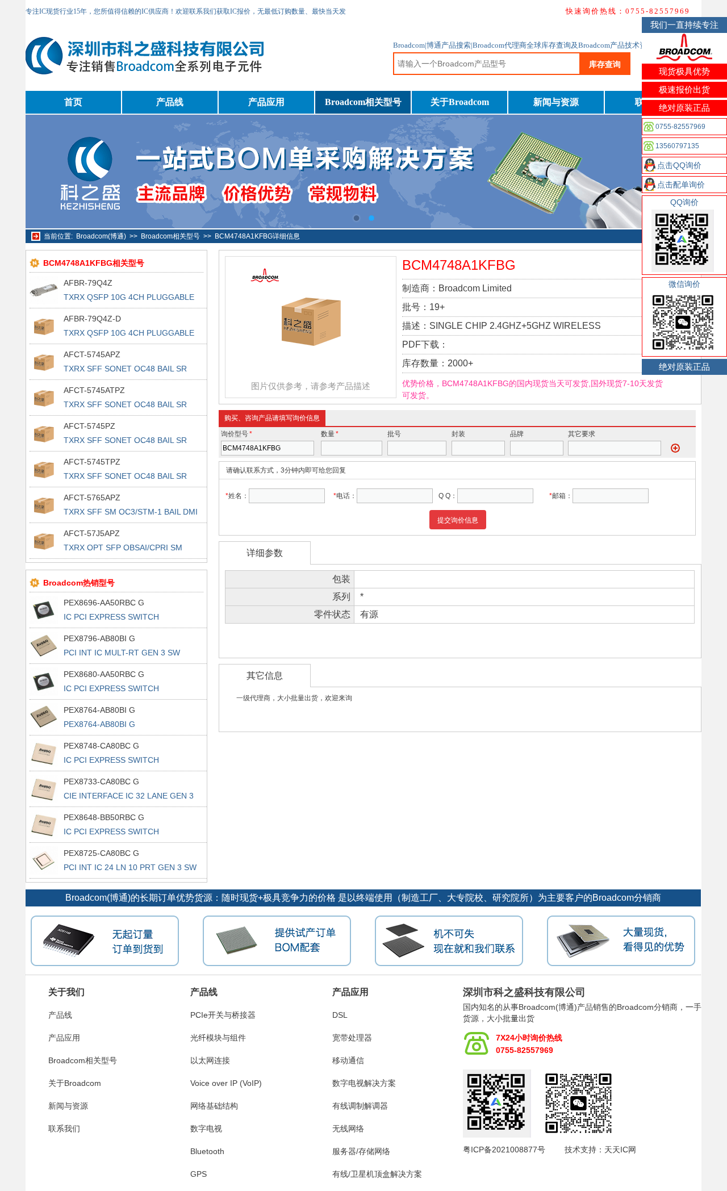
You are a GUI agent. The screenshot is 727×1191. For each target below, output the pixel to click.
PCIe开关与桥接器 (223, 1014)
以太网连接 (210, 1060)
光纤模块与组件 (218, 1037)
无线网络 (348, 1128)
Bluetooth (207, 1151)
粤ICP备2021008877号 (504, 1149)
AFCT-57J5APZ (92, 533)
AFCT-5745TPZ (92, 461)
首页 (73, 102)
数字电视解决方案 (364, 1083)
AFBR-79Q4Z (88, 282)
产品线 (169, 102)
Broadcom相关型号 (363, 102)
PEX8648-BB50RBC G (104, 817)
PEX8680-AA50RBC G (104, 674)
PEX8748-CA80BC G (101, 745)
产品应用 (266, 102)
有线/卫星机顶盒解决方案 (377, 1174)
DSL (340, 1014)
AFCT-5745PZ (89, 426)
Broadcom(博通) (101, 236)
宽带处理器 (352, 1037)
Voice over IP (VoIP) (226, 1083)
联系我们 (64, 1128)
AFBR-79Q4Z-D (92, 318)
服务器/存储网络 (361, 1151)
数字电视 (206, 1128)
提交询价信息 (457, 520)
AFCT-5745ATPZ (94, 390)
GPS (198, 1174)
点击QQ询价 (679, 165)
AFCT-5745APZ (92, 354)
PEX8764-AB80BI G (99, 709)
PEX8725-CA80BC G (101, 853)
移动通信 (348, 1060)
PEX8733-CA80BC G (101, 781)
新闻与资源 (556, 102)
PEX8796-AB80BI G (99, 638)
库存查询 (605, 64)
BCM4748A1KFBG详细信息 (257, 236)
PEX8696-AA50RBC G (104, 602)
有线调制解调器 (360, 1105)
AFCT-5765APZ (92, 497)
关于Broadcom (460, 102)
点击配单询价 (681, 184)
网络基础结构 (214, 1105)
